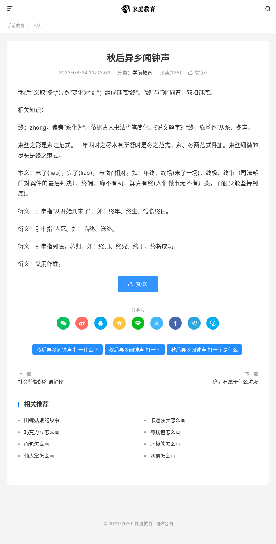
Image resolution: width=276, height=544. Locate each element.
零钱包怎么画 (165, 432)
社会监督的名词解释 (40, 381)
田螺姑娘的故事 (41, 420)
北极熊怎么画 (165, 444)
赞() (197, 72)
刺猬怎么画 (162, 456)
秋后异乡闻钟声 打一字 (135, 349)
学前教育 (15, 25)
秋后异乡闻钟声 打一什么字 (67, 349)
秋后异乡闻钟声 (138, 58)
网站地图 (164, 523)
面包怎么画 (36, 444)
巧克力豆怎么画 (41, 432)
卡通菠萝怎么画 (167, 420)
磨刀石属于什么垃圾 (235, 381)
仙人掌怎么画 (39, 456)
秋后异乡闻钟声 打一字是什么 (204, 349)
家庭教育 (138, 9)
